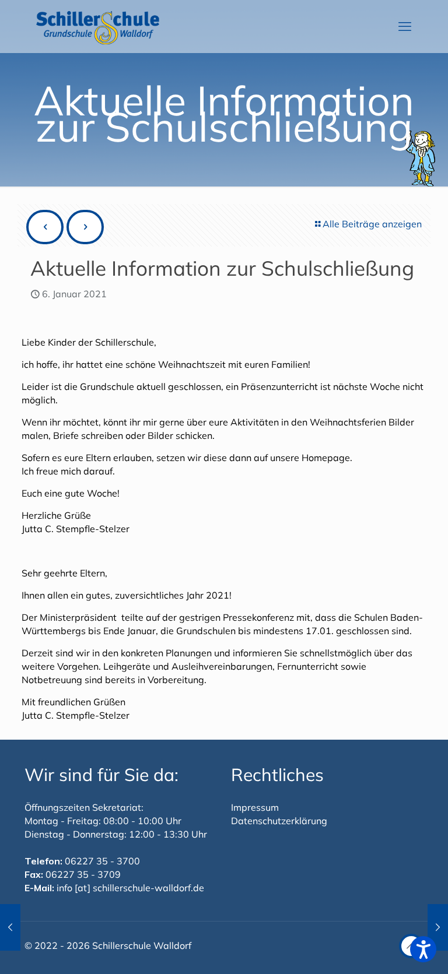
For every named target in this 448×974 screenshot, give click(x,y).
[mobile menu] (405, 26)
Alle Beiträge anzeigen (372, 224)
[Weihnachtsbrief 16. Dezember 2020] (10, 927)
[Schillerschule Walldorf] (98, 26)
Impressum (255, 807)
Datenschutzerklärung (279, 821)
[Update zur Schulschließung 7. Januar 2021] (438, 927)
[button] (423, 949)
